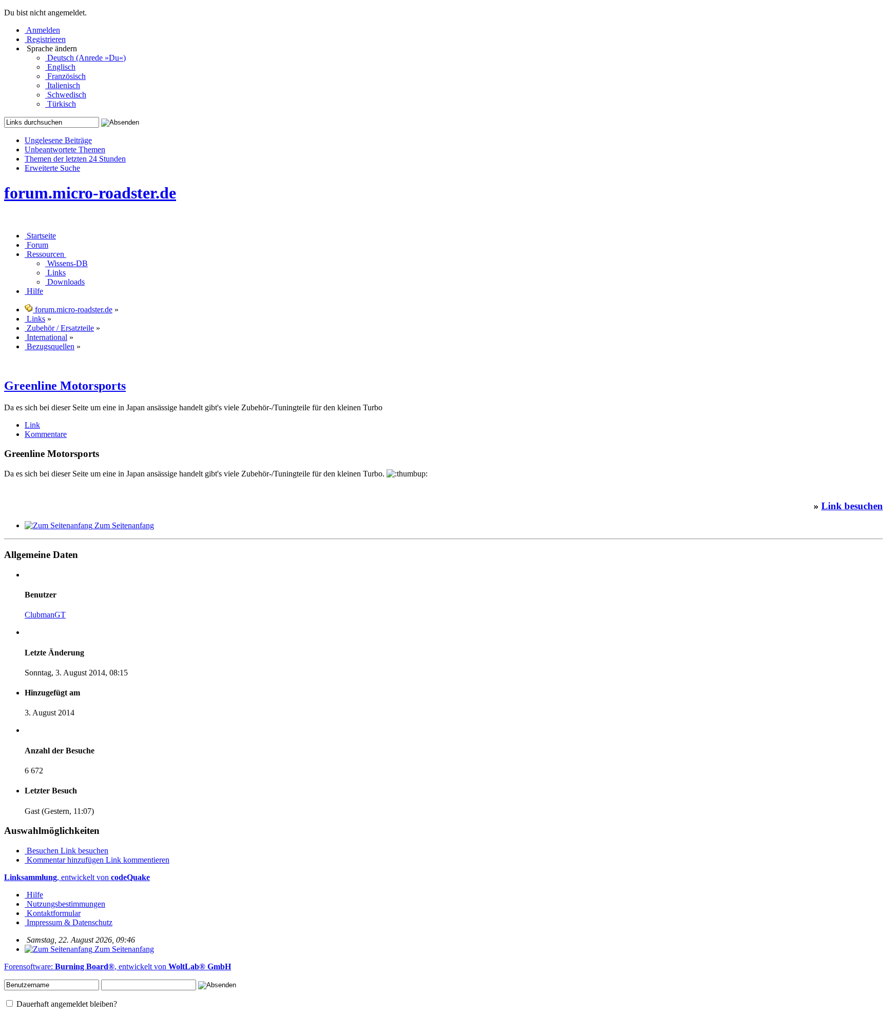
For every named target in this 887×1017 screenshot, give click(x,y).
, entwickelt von (77, 877)
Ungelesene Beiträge (58, 140)
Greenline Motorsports (65, 385)
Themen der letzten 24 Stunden (75, 158)
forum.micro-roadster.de (90, 193)
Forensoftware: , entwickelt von (117, 966)
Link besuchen (852, 506)
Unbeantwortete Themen (65, 149)
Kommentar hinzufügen (65, 859)
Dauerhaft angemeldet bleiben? (65, 1004)
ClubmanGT (45, 614)
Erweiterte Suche (52, 168)
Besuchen (43, 850)
